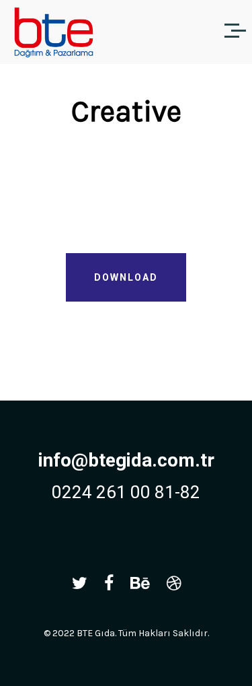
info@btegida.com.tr (126, 460)
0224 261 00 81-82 (126, 492)
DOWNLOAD (126, 277)
